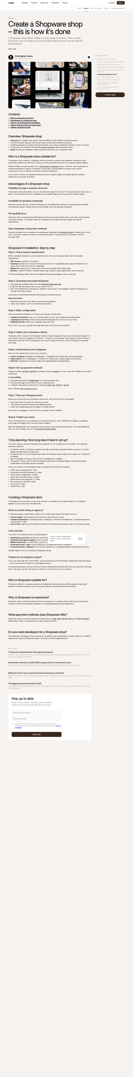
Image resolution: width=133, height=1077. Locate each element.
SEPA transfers (83, 619)
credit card (51, 385)
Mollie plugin (34, 380)
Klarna (66, 385)
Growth (10, 18)
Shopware (14, 140)
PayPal (58, 385)
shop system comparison (49, 166)
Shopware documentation (46, 429)
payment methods (47, 147)
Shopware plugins (66, 232)
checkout (55, 371)
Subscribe (37, 734)
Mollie (12, 150)
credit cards (56, 619)
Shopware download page (51, 284)
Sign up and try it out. (28, 389)
